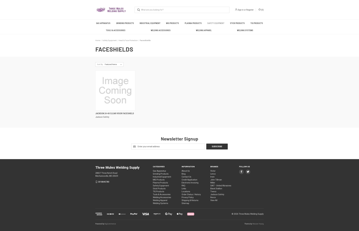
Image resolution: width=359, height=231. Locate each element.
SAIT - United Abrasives (220, 185)
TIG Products (256, 23)
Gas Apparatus (103, 23)
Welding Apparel (204, 30)
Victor (213, 171)
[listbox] (113, 64)
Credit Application (189, 180)
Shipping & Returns (190, 200)
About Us (186, 171)
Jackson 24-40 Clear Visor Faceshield (114, 113)
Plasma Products (193, 23)
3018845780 (103, 182)
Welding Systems (245, 30)
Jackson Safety (217, 194)
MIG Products (172, 23)
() (262, 10)
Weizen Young (258, 224)
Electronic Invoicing (190, 183)
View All (213, 200)
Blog (184, 174)
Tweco (213, 191)
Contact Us (186, 177)
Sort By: (100, 64)
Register (250, 10)
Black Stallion (216, 188)
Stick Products (237, 23)
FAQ (183, 185)
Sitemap (185, 203)
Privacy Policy (188, 197)
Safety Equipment (215, 23)
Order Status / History (191, 194)
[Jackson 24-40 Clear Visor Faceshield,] (115, 90)
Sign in (241, 10)
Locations (186, 191)
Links (184, 188)
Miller (212, 183)
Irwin (212, 177)
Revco (213, 197)
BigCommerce (110, 224)
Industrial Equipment (150, 23)
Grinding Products (125, 23)
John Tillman (216, 180)
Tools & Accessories (115, 30)
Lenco (213, 174)
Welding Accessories (161, 30)
